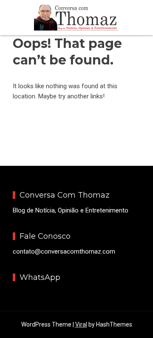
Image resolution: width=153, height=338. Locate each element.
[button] (19, 18)
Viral (81, 324)
